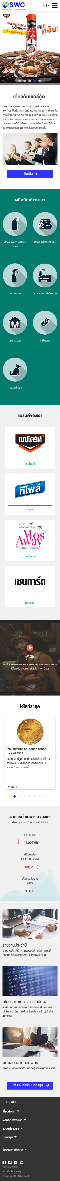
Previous (5, 754)
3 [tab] (29, 81)
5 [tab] (39, 81)
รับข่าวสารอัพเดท (12, 1149)
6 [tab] (39, 796)
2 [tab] (24, 81)
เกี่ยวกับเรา (9, 1111)
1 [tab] (19, 81)
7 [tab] (44, 796)
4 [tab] (34, 81)
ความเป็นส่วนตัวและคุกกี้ (12, 1171)
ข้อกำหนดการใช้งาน (10, 1167)
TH (44, 5)
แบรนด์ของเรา (10, 1128)
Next (55, 754)
